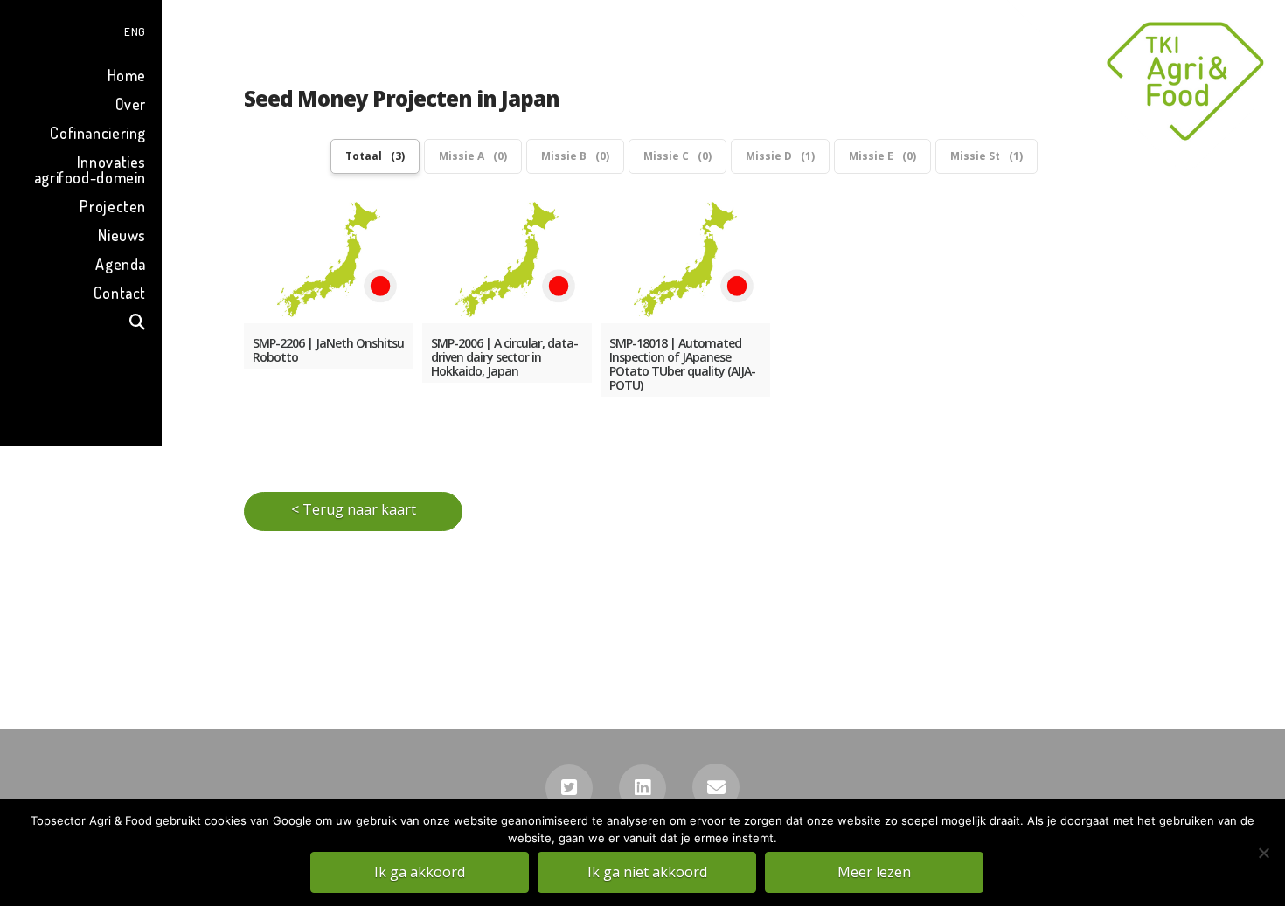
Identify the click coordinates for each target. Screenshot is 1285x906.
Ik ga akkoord (419, 872)
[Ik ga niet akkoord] (1263, 852)
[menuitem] (81, 29)
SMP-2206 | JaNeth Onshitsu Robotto (328, 350)
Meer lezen (874, 872)
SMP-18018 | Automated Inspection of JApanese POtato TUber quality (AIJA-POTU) (682, 364)
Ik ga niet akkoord (647, 872)
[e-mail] (716, 787)
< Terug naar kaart (353, 509)
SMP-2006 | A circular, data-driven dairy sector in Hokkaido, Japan (504, 357)
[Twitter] (569, 788)
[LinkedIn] (642, 788)
